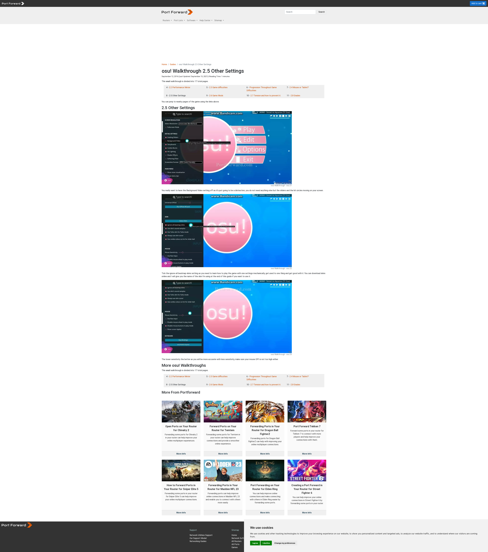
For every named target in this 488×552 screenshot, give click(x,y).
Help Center (67, 3)
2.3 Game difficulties (218, 87)
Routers (35, 3)
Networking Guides (198, 541)
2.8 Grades (295, 95)
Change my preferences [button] (284, 543)
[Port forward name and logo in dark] (177, 12)
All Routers (236, 541)
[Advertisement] (244, 43)
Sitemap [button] (218, 20)
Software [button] (191, 20)
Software (56, 3)
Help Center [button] (205, 20)
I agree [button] (255, 543)
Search (321, 12)
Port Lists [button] (178, 20)
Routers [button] (166, 20)
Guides (173, 64)
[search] (86, 3)
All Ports (235, 544)
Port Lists (45, 3)
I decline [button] (266, 543)
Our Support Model (198, 538)
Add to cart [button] (476, 3)
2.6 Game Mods (216, 95)
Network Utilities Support (201, 535)
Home (164, 64)
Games (235, 547)
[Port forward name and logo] (13, 3)
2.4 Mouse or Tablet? (299, 87)
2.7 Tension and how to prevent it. (266, 95)
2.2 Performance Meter (179, 87)
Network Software (240, 538)
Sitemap (78, 3)
